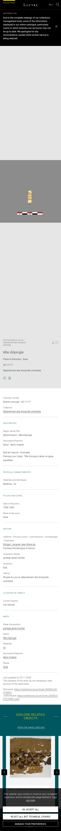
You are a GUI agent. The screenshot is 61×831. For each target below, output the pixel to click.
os (4, 647)
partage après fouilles (14, 628)
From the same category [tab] (31, 727)
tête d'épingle (9, 638)
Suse (5, 666)
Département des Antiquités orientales (22, 411)
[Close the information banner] (56, 26)
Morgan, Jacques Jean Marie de (19, 544)
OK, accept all (30, 809)
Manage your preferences (30, 824)
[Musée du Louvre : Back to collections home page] (30, 4)
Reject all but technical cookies (30, 816)
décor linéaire (9, 657)
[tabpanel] (30, 772)
